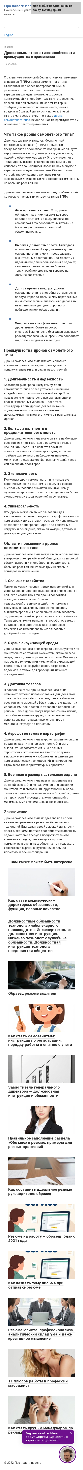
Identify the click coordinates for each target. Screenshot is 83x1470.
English (8, 35)
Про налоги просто (21, 6)
